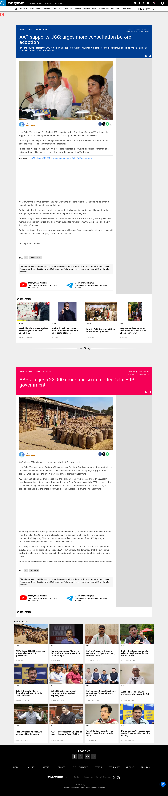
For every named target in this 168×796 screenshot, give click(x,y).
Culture (130, 767)
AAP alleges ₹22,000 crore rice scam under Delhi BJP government (61, 158)
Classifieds (48, 3)
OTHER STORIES (24, 299)
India (32, 9)
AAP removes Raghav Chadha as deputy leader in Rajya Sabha (66, 733)
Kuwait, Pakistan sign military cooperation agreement (100, 330)
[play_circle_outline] (33, 311)
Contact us (78, 777)
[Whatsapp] (107, 124)
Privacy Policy (89, 777)
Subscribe (58, 3)
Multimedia (126, 9)
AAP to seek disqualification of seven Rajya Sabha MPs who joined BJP (101, 693)
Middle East (58, 9)
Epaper (32, 3)
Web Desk (30, 125)
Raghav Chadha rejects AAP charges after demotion (29, 733)
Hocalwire (101, 787)
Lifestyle (115, 9)
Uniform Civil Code (35, 258)
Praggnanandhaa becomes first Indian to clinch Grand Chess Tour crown (133, 330)
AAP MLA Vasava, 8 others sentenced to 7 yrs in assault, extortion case (100, 653)
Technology (104, 9)
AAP (26, 258)
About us (69, 777)
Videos (21, 323)
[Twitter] (104, 124)
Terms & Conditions (103, 777)
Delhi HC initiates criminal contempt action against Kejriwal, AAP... (63, 693)
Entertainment (89, 9)
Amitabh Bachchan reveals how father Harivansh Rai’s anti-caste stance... (65, 330)
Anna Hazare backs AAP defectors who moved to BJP (135, 693)
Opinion (47, 9)
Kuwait (88, 323)
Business (68, 9)
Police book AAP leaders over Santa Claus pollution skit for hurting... (135, 733)
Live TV (39, 3)
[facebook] (100, 124)
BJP (26, 571)
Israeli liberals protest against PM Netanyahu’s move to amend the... (33, 330)
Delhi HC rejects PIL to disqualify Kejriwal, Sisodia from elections (29, 693)
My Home (23, 9)
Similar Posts (21, 622)
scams (36, 571)
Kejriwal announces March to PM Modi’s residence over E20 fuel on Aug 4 (65, 653)
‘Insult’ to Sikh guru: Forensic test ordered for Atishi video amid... (100, 733)
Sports (78, 9)
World (38, 9)
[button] (3, 3)
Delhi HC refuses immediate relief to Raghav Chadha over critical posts (135, 653)
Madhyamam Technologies (80, 787)
